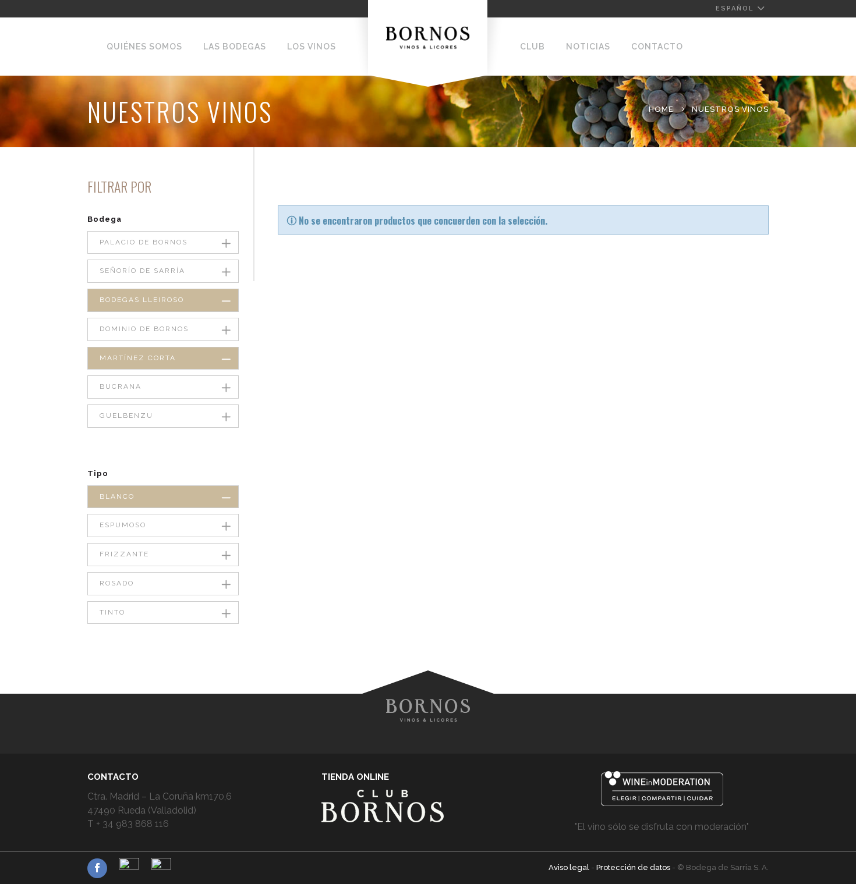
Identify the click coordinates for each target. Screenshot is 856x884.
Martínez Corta (138, 358)
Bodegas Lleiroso (142, 300)
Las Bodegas (234, 46)
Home (661, 109)
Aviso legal (570, 867)
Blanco (117, 496)
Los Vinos (311, 46)
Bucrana (121, 386)
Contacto (657, 46)
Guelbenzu (126, 415)
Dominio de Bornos (144, 329)
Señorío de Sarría (142, 271)
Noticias (588, 46)
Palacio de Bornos (144, 242)
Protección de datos (634, 867)
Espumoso (123, 525)
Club (532, 46)
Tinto (112, 612)
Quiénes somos (144, 46)
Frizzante (124, 554)
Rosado (117, 583)
